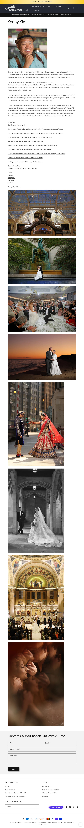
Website (10, 175)
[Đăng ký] (36, 806)
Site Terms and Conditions (51, 790)
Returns (7, 786)
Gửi (13, 769)
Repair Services (10, 790)
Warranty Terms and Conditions (15, 796)
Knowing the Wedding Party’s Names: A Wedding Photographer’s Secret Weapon (35, 129)
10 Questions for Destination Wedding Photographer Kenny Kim (29, 149)
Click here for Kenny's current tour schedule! (22, 168)
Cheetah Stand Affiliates (50, 793)
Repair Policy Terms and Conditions (16, 793)
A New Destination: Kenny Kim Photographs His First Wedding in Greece (32, 145)
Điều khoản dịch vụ (69, 822)
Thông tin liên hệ (42, 824)
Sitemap (45, 796)
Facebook (11, 180)
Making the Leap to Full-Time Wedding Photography (25, 141)
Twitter (10, 183)
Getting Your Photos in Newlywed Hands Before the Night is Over (30, 137)
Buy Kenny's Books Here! (16, 125)
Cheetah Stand (19, 822)
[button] (36, 6)
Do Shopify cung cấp (28, 822)
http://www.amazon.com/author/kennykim (58, 116)
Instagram (11, 178)
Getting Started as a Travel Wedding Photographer (25, 162)
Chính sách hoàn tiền (40, 822)
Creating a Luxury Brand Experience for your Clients (25, 158)
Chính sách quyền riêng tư (55, 822)
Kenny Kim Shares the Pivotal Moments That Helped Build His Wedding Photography (36, 154)
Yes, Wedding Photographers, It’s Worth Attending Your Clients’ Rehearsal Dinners (35, 133)
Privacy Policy (46, 786)
